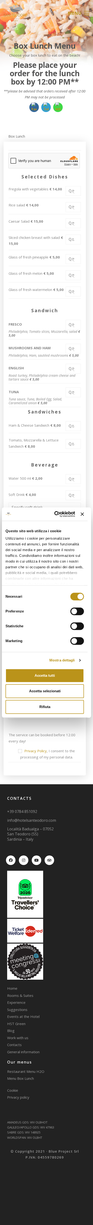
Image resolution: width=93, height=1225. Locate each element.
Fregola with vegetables (35, 189)
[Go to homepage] (15, 13)
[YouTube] (36, 860)
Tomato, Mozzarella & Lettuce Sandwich (34, 443)
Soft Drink (22, 494)
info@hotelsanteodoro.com (31, 820)
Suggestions (17, 1009)
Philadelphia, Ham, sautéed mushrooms (44, 355)
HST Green (16, 1023)
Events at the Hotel (23, 1016)
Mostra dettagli (62, 660)
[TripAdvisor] (49, 860)
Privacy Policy (35, 750)
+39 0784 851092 (22, 811)
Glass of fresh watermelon (36, 289)
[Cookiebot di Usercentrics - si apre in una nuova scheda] (56, 514)
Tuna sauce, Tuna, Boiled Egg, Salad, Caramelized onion (35, 401)
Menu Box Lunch (20, 1078)
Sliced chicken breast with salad (36, 240)
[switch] (77, 611)
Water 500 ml (25, 478)
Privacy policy (18, 1097)
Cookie (12, 1090)
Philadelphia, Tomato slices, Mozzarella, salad (44, 333)
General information (23, 1051)
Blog (11, 1030)
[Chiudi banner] (82, 514)
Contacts (14, 1044)
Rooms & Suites (20, 995)
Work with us (17, 1037)
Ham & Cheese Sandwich (35, 425)
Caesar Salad (26, 221)
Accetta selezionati (45, 691)
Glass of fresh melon (31, 273)
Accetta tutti (45, 675)
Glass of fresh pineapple (34, 257)
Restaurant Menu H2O (25, 1071)
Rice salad (24, 205)
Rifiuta (44, 707)
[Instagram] (23, 860)
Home (12, 988)
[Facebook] (11, 860)
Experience (16, 1002)
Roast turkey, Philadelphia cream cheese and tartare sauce (42, 377)
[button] (78, 13)
